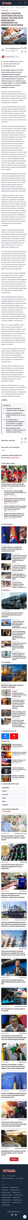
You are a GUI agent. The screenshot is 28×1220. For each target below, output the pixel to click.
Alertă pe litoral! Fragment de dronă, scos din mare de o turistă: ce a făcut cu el (19, 585)
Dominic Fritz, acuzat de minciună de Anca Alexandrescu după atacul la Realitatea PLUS (19, 646)
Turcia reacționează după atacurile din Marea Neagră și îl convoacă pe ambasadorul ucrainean (19, 624)
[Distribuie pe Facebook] (25, 48)
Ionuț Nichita (23, 862)
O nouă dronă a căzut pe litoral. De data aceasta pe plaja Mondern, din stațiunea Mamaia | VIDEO (19, 559)
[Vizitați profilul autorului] (2, 49)
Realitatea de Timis (6, 1202)
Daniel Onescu (23, 977)
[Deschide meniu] (25, 3)
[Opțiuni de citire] (24, 1216)
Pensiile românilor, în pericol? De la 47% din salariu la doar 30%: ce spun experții (13, 838)
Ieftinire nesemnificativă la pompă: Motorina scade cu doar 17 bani (15, 415)
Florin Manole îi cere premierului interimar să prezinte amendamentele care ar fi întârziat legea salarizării (14, 1037)
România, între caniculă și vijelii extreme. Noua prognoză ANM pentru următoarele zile (15, 492)
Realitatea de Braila (6, 1205)
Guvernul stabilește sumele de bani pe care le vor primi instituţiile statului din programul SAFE (13, 1095)
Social (3, 488)
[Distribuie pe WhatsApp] (22, 51)
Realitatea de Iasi (16, 1192)
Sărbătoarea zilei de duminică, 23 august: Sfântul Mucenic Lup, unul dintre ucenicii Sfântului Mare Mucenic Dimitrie (14, 516)
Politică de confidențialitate (8, 1178)
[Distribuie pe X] (25, 51)
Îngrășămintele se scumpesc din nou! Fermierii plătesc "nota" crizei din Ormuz (13, 1153)
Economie (12, 7)
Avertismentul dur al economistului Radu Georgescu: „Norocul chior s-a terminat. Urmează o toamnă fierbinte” (15, 422)
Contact (3, 1175)
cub (3, 450)
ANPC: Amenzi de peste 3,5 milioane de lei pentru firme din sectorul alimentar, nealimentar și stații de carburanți (14, 896)
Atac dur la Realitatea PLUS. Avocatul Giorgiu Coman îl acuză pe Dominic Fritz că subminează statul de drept (18, 635)
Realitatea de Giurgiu (6, 1197)
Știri (7, 7)
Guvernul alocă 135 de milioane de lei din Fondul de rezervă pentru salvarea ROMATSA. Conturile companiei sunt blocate (13, 925)
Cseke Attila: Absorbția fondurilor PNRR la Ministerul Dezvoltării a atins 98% (13, 982)
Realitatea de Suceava (17, 48)
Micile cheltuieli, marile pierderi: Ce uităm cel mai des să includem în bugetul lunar (15, 430)
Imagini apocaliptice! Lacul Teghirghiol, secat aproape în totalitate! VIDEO (19, 576)
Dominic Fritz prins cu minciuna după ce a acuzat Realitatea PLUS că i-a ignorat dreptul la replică (19, 656)
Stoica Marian (23, 891)
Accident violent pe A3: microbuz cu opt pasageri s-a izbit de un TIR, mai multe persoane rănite (14, 500)
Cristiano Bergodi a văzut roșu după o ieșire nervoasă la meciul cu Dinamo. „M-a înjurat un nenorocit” (15, 507)
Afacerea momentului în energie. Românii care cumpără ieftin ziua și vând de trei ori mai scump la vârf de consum (13, 954)
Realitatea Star (5, 1190)
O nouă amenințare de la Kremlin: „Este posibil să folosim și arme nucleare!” (12, 615)
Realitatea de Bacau (17, 1200)
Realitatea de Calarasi (6, 1200)
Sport (5, 511)
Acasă (4, 7)
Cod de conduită (19, 1178)
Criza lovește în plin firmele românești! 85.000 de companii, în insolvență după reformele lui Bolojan (19, 723)
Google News (15, 457)
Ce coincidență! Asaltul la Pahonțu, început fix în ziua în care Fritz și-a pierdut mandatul (19, 568)
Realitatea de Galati (18, 1195)
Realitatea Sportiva (14, 1187)
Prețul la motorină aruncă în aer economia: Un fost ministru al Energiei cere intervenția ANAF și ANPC (13, 1124)
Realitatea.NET (5, 1187)
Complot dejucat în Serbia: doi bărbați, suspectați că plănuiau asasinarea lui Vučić (11, 549)
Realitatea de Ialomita (15, 1190)
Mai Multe (14, 1159)
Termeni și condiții (11, 1175)
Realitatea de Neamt (6, 1192)
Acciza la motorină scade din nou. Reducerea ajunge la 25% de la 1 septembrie (12, 866)
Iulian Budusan (23, 948)
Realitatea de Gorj (17, 1197)
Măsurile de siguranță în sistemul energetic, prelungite (15, 409)
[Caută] (20, 3)
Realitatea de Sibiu (16, 1202)
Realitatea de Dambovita (7, 1195)
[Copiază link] (22, 48)
